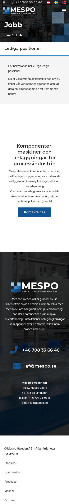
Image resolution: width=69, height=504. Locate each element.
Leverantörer (12, 472)
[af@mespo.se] (19, 366)
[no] (64, 2)
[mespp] (19, 10)
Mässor (9, 490)
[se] (56, 2)
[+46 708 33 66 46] (16, 350)
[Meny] (64, 10)
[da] (48, 2)
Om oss (9, 500)
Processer (10, 481)
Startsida (10, 463)
